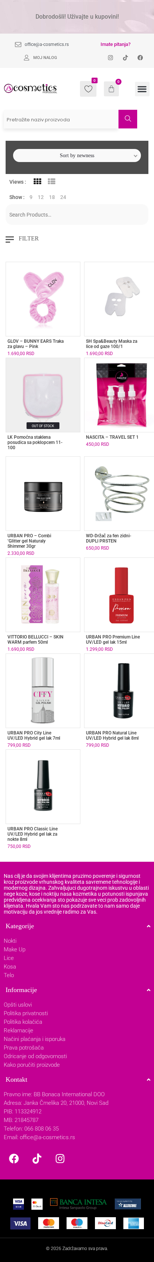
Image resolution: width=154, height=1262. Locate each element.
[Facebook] (14, 1158)
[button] (142, 89)
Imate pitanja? (115, 44)
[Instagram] (60, 1158)
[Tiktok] (37, 1158)
